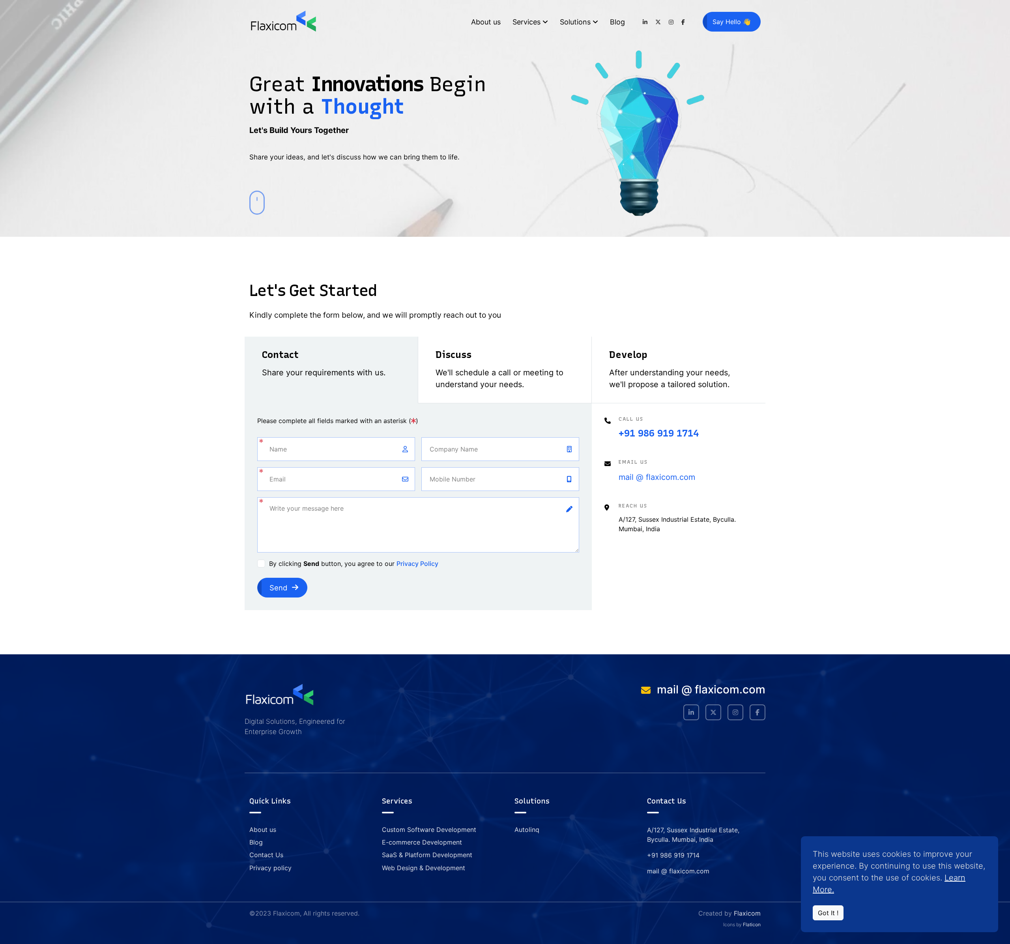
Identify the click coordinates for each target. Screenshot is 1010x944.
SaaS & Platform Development (427, 855)
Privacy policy (270, 868)
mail (626, 477)
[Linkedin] (645, 22)
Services (526, 22)
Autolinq (526, 829)
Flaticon (752, 924)
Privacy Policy (417, 564)
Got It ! (828, 913)
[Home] (282, 22)
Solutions (575, 22)
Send (278, 587)
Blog (617, 22)
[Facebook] (683, 22)
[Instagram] (671, 22)
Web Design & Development (423, 868)
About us (486, 22)
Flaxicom (747, 913)
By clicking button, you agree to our (353, 564)
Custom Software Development (429, 829)
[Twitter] (658, 22)
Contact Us (266, 855)
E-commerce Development (422, 842)
